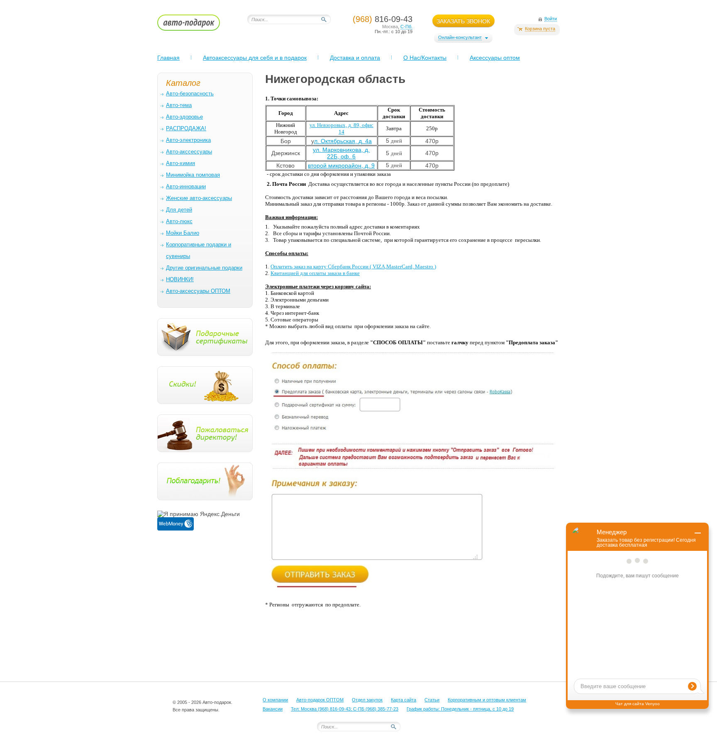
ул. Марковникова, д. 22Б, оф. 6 (341, 153)
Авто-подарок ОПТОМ (320, 699)
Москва (390, 26)
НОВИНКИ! (180, 279)
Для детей (179, 210)
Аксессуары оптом (495, 57)
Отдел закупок (367, 699)
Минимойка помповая (193, 175)
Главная (168, 57)
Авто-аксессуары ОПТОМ (198, 291)
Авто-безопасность (190, 93)
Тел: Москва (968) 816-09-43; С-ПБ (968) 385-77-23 (344, 708)
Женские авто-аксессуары (199, 198)
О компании (275, 699)
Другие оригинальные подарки (204, 268)
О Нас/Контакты (424, 57)
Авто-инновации (186, 186)
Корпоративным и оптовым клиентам (487, 699)
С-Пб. (406, 26)
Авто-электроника (188, 140)
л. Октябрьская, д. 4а (343, 141)
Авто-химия (180, 163)
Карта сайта (403, 699)
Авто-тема (179, 105)
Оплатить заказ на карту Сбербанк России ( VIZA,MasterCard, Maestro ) (353, 266)
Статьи (431, 699)
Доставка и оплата (355, 57)
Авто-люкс (179, 221)
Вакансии (273, 708)
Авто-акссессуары (189, 151)
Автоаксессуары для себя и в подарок (255, 57)
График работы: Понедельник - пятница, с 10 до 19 (460, 708)
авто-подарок (196, 25)
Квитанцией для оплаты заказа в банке (315, 273)
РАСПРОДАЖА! (186, 128)
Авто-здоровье (184, 117)
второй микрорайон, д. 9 (341, 165)
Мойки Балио (182, 233)
